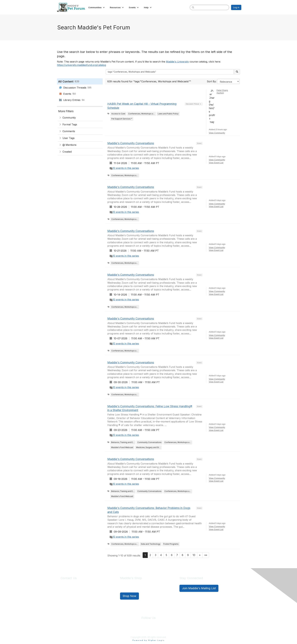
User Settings (171, 630)
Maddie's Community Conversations (130, 143)
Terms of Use (155, 630)
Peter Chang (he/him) (222, 91)
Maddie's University (177, 61)
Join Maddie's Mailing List (199, 588)
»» (205, 555)
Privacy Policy (139, 630)
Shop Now (129, 596)
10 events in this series (126, 168)
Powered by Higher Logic (149, 640)
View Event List (216, 162)
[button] (97, 7)
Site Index (124, 630)
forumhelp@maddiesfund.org (82, 594)
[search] (193, 7)
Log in (236, 7)
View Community (217, 133)
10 (194, 555)
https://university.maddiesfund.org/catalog (81, 65)
